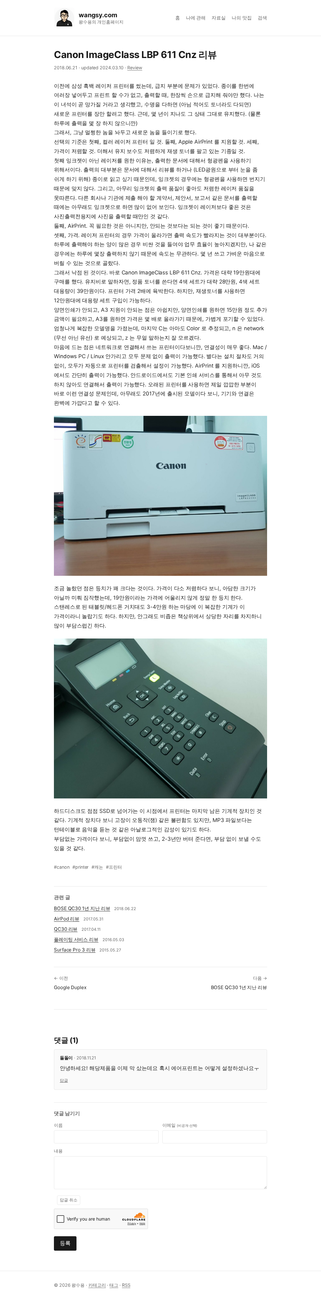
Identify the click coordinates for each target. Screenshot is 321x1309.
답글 (64, 1080)
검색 (262, 18)
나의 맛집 (242, 18)
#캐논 (97, 867)
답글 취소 (68, 1200)
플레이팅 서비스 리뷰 (76, 939)
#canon (62, 867)
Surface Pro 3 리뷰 (75, 950)
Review (134, 67)
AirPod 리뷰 (66, 919)
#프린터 (114, 867)
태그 (113, 1285)
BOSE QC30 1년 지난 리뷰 (82, 908)
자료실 (219, 18)
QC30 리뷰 (65, 929)
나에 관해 (196, 18)
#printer (80, 867)
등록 (65, 1243)
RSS (126, 1285)
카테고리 (97, 1285)
